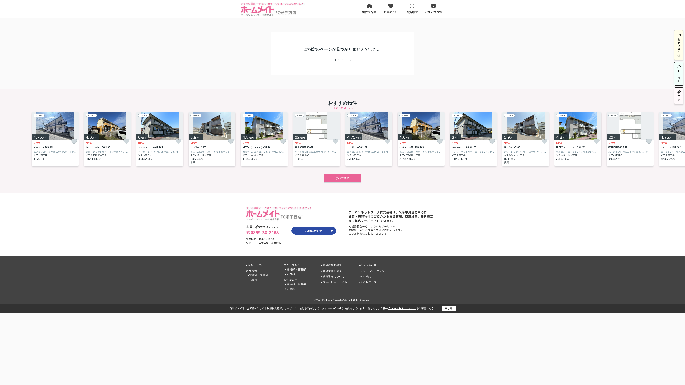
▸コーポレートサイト (334, 282)
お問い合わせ (313, 231)
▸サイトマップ (368, 282)
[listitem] (264, 139)
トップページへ (342, 59)
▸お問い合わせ (368, 265)
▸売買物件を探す (331, 265)
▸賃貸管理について (333, 276)
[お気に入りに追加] (74, 141)
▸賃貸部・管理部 (258, 275)
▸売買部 (253, 279)
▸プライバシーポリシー (373, 271)
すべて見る (342, 178)
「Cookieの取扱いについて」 (402, 308)
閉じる (448, 308)
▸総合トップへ (255, 265)
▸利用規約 (365, 276)
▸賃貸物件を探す (331, 271)
